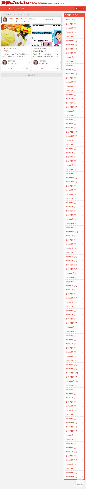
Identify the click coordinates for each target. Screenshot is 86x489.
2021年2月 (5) (71, 215)
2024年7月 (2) (71, 86)
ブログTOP (7, 14)
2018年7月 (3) (71, 344)
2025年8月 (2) (71, 57)
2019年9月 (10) (71, 286)
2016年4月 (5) (71, 456)
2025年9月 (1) (71, 53)
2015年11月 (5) (71, 477)
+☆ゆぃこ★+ (12, 63)
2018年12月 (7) (71, 323)
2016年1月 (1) (71, 468)
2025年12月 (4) (71, 41)
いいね (24, 68)
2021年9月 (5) (71, 186)
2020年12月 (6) (71, 223)
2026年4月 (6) (71, 28)
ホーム (9, 8)
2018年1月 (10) (71, 369)
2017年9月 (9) (71, 385)
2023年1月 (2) (71, 128)
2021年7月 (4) (71, 194)
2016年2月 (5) (71, 464)
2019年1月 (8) (71, 319)
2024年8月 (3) (71, 82)
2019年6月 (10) (71, 298)
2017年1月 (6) (71, 419)
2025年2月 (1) (71, 70)
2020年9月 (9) (71, 236)
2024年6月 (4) (71, 90)
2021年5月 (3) (71, 203)
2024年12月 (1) (71, 74)
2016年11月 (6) (71, 427)
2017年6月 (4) (71, 398)
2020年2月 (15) (71, 265)
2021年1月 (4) (71, 219)
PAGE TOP (80, 483)
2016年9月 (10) (71, 435)
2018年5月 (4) (71, 352)
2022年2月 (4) (71, 165)
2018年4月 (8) (71, 356)
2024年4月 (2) (71, 99)
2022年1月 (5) (71, 169)
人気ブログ (20, 8)
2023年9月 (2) (71, 115)
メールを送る (14, 21)
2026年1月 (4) (71, 36)
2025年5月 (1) (71, 65)
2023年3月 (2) (71, 124)
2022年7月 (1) (71, 144)
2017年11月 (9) (71, 377)
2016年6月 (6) (71, 448)
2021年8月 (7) (71, 190)
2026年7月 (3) (71, 20)
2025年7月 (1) (71, 61)
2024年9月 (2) (71, 78)
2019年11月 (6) (71, 277)
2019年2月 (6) (71, 315)
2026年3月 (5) (71, 32)
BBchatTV (32, 3)
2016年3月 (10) (71, 460)
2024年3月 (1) (71, 103)
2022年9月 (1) (71, 140)
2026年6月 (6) (71, 24)
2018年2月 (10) (71, 365)
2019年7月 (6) (71, 294)
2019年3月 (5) (71, 311)
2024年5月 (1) (71, 95)
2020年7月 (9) (71, 244)
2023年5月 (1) (71, 119)
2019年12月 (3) (71, 273)
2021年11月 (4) (71, 178)
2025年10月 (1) (71, 49)
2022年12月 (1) (71, 132)
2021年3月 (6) (71, 211)
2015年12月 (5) (71, 473)
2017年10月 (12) (72, 381)
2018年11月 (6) (71, 327)
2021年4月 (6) (71, 207)
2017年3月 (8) (71, 410)
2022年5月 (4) (71, 153)
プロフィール (25, 21)
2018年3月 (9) (71, 360)
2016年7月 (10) (71, 443)
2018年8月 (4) (71, 340)
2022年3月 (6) (71, 161)
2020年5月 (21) (71, 252)
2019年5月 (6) (71, 302)
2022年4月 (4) (71, 157)
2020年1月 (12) (71, 269)
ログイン (81, 8)
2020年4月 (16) (71, 257)
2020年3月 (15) (71, 261)
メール (9, 68)
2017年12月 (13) (72, 373)
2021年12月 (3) (71, 173)
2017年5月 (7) (71, 402)
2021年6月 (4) (71, 198)
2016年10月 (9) (71, 431)
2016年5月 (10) (71, 452)
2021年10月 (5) (71, 182)
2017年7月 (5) (71, 394)
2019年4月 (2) (71, 306)
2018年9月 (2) (71, 335)
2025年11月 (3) (71, 45)
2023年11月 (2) (71, 107)
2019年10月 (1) (71, 281)
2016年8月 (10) (71, 439)
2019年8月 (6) (71, 290)
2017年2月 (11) (71, 414)
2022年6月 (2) (71, 149)
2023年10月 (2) (71, 111)
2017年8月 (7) (71, 389)
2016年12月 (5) (71, 423)
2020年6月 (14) (71, 248)
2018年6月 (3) (71, 348)
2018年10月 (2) (71, 331)
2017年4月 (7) (71, 406)
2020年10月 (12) (72, 232)
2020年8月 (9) (71, 240)
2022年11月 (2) (71, 136)
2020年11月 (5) (71, 227)
